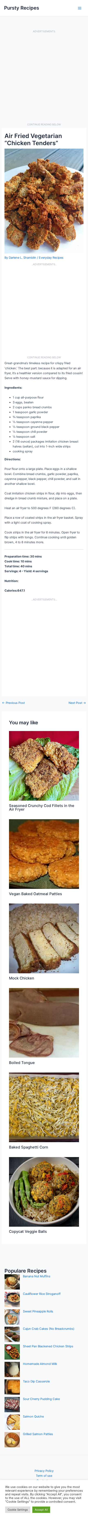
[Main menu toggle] (79, 8)
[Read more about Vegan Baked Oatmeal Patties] (44, 854)
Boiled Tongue (22, 1062)
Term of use (44, 1476)
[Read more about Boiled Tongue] (44, 1023)
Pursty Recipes (21, 8)
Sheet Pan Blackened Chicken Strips (48, 1346)
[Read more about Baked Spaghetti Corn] (44, 1107)
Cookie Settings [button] (18, 1509)
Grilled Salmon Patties (38, 1434)
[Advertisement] (44, 78)
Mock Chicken (21, 978)
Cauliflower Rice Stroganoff (42, 1294)
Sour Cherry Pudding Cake (41, 1399)
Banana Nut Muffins (36, 1276)
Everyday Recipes (51, 257)
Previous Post (13, 702)
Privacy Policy (44, 1471)
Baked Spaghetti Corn (28, 1147)
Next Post (77, 702)
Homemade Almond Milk (40, 1364)
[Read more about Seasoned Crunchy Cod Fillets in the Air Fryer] (44, 765)
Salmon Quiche (33, 1416)
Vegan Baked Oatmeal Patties (35, 893)
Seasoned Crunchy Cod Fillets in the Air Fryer (41, 807)
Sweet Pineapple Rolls (38, 1311)
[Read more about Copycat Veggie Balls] (44, 1191)
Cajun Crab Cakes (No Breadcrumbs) (48, 1329)
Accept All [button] (41, 1509)
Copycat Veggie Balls (28, 1231)
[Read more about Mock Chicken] (44, 938)
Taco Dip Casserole (36, 1381)
